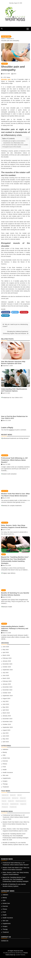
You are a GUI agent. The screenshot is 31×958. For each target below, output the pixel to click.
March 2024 (6, 713)
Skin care (5, 775)
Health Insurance (8, 772)
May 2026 (6, 649)
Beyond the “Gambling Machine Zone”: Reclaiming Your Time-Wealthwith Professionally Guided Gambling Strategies (15, 835)
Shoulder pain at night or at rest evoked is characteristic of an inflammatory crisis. (14, 141)
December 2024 (7, 687)
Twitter (15, 312)
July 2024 (5, 701)
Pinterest (24, 312)
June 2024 (6, 704)
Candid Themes (20, 954)
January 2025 (7, 684)
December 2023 (7, 718)
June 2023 (6, 736)
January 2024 (7, 716)
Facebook (6, 312)
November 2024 (7, 690)
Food (4, 766)
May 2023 (6, 739)
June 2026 (6, 646)
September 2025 (8, 669)
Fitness (5, 764)
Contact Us (4, 940)
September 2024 (8, 695)
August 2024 (6, 698)
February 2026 (7, 658)
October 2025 (7, 667)
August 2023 (6, 730)
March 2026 (6, 655)
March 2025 (6, 678)
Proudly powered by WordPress (13, 952)
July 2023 (5, 733)
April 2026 (6, 652)
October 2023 (7, 724)
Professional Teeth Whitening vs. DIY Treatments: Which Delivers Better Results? (14, 460)
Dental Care (4, 455)
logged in (11, 430)
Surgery (5, 781)
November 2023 (7, 721)
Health (3, 554)
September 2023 (8, 727)
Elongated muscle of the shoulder (12, 146)
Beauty (5, 752)
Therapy (5, 784)
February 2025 (7, 681)
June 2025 (6, 675)
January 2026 (7, 661)
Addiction (4, 623)
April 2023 (6, 741)
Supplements (7, 778)
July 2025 (5, 672)
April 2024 (6, 710)
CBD (4, 755)
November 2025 (7, 664)
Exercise (5, 761)
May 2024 (6, 707)
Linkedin (6, 315)
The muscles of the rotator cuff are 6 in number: (15, 144)
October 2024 (7, 692)
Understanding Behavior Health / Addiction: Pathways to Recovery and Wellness (14, 628)
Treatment (4, 63)
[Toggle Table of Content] (26, 138)
